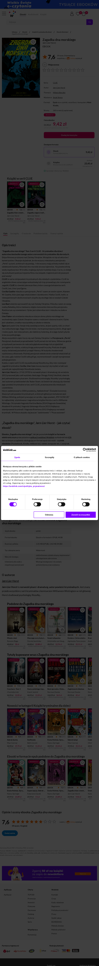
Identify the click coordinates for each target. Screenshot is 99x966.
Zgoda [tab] (17, 457)
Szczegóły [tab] (49, 457)
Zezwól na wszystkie (80, 515)
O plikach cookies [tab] (82, 457)
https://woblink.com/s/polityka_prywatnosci (24, 486)
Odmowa (49, 515)
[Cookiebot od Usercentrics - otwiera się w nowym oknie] (84, 450)
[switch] (37, 504)
